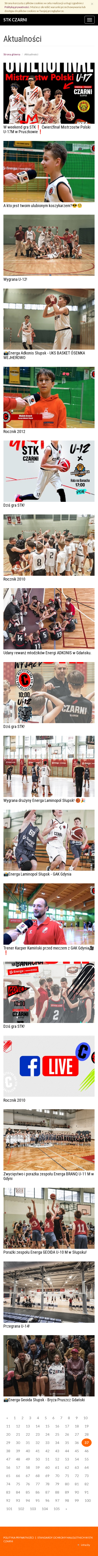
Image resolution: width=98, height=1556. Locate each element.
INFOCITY (85, 1544)
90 (77, 1492)
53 (67, 1459)
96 (47, 1500)
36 (77, 1443)
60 (47, 1467)
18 (77, 1426)
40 (28, 1451)
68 (38, 1476)
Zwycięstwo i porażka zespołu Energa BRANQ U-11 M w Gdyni (48, 1176)
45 (77, 1451)
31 (28, 1443)
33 (47, 1443)
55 (87, 1459)
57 (18, 1467)
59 (38, 1467)
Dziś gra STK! (14, 505)
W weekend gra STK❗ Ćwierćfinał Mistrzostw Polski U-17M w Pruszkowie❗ (46, 129)
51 (47, 1459)
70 (57, 1476)
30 (18, 1443)
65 (8, 1476)
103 (33, 1509)
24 (47, 1434)
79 (57, 1484)
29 (8, 1443)
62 (67, 1467)
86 (38, 1492)
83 (8, 1492)
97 (57, 1500)
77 (38, 1484)
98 (67, 1500)
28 (87, 1434)
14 (38, 1426)
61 (57, 1467)
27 (77, 1434)
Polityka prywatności (18, 1537)
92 (8, 1500)
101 (9, 1509)
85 (28, 1492)
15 (47, 1426)
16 (57, 1426)
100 (88, 1500)
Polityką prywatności (17, 7)
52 (57, 1459)
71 (67, 1476)
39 (18, 1451)
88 (57, 1492)
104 (45, 1509)
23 (38, 1434)
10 (85, 1418)
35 (67, 1443)
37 (87, 1443)
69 (47, 1476)
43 (57, 1451)
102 (21, 1509)
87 (47, 1492)
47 (8, 1459)
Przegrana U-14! (16, 1326)
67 (28, 1476)
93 (18, 1500)
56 (8, 1467)
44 (67, 1451)
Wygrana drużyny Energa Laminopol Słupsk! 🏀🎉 (44, 800)
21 (18, 1434)
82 (87, 1484)
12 (18, 1426)
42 (47, 1451)
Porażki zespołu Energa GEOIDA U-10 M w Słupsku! (45, 1252)
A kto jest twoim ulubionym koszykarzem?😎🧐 (42, 205)
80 (67, 1484)
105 (57, 1509)
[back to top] (91, 1549)
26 (67, 1434)
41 (38, 1451)
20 (8, 1434)
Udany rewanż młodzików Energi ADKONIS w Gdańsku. (47, 652)
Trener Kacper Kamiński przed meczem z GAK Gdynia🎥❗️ (48, 950)
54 (77, 1459)
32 (38, 1443)
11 (8, 1426)
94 (28, 1500)
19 (87, 1426)
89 (67, 1492)
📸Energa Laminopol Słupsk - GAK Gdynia (37, 874)
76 (28, 1484)
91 (87, 1492)
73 (87, 1476)
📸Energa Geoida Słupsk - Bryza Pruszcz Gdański (44, 1399)
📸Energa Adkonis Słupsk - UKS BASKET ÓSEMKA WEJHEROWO (44, 355)
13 (28, 1426)
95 (38, 1500)
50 (38, 1459)
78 (47, 1484)
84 (18, 1492)
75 (18, 1484)
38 (8, 1451)
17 (67, 1426)
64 (87, 1467)
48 (18, 1459)
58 (28, 1467)
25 (57, 1434)
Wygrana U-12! (15, 279)
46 (87, 1451)
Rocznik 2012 (14, 431)
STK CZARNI (15, 19)
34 (57, 1443)
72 (77, 1476)
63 (77, 1467)
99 (77, 1500)
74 (8, 1484)
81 (77, 1484)
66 (18, 1476)
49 (28, 1459)
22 (28, 1434)
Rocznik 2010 (14, 579)
